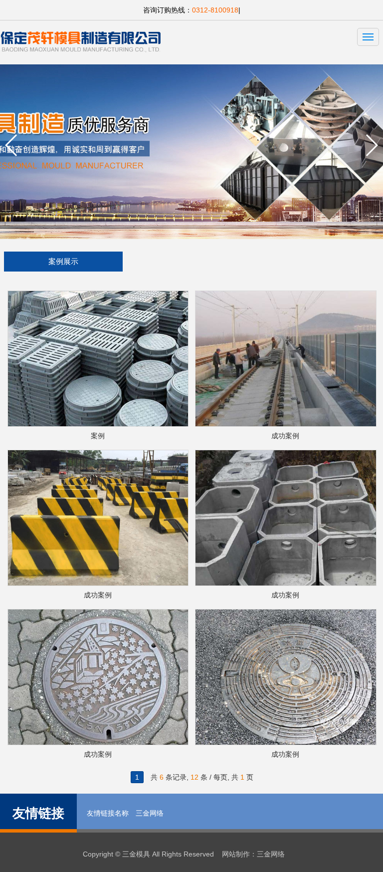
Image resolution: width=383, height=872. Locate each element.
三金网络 (150, 813)
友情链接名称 (108, 813)
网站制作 (236, 854)
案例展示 (63, 261)
